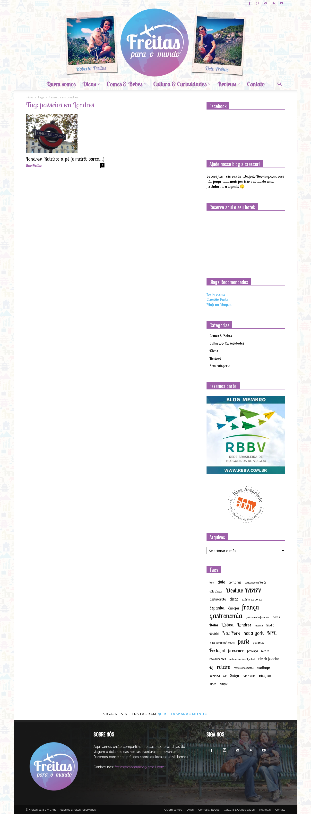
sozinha (214, 676)
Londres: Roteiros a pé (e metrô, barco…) (65, 159)
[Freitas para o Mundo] (155, 42)
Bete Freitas (33, 165)
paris (244, 641)
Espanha (217, 607)
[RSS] (273, 3)
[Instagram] (257, 3)
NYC (271, 633)
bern (211, 582)
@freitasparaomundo (183, 713)
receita (265, 651)
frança (250, 606)
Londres (244, 624)
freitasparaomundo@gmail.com (139, 767)
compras (234, 582)
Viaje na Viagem (219, 304)
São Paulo (249, 676)
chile (221, 582)
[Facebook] (249, 3)
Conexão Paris (217, 299)
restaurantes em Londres (242, 659)
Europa (233, 608)
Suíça (234, 675)
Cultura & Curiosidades (180, 84)
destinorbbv (217, 599)
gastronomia (225, 615)
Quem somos (61, 84)
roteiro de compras (243, 668)
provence (236, 650)
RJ (211, 667)
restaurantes (217, 659)
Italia (213, 625)
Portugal (217, 650)
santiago (263, 667)
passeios (258, 642)
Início (29, 97)
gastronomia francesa (257, 617)
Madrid (214, 634)
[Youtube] (281, 3)
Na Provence (216, 294)
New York (231, 633)
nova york (253, 633)
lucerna (259, 625)
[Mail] (265, 3)
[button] (279, 84)
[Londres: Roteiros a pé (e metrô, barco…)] (65, 133)
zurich (212, 684)
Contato (256, 84)
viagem (265, 675)
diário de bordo (252, 599)
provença (252, 651)
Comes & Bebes (124, 84)
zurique (223, 684)
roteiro (223, 666)
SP (224, 676)
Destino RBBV (243, 590)
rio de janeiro (268, 658)
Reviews (226, 84)
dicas (234, 598)
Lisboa (227, 624)
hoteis (276, 617)
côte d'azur (215, 591)
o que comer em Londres (221, 642)
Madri (270, 625)
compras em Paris (255, 582)
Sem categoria (219, 365)
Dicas (89, 84)
